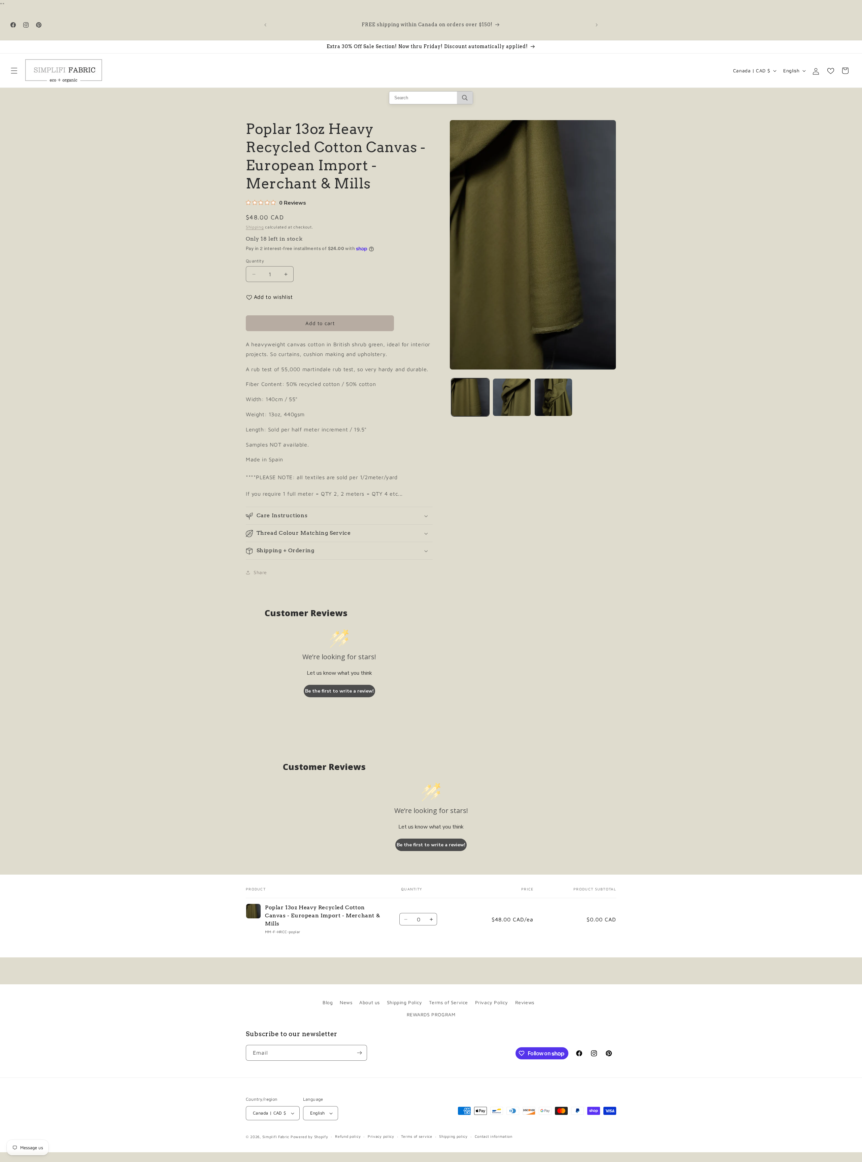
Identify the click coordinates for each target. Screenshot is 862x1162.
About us (369, 1002)
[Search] (465, 98)
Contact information (493, 1136)
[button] (14, 70)
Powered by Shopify (309, 1136)
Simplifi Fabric (276, 1136)
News (346, 1002)
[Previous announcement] (265, 25)
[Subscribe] (359, 1053)
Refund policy (348, 1136)
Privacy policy (381, 1136)
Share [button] (260, 572)
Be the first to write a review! (339, 691)
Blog (328, 1002)
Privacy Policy (491, 1002)
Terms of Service (448, 1002)
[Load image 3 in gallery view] (553, 397)
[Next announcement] (596, 25)
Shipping (255, 227)
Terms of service (416, 1136)
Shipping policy (453, 1136)
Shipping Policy (404, 1002)
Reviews (524, 1002)
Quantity (255, 260)
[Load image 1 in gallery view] (470, 397)
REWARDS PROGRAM (431, 1014)
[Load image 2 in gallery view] (512, 397)
